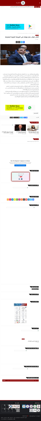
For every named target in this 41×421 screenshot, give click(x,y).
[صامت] (6, 380)
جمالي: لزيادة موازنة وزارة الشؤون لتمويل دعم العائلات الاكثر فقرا (33, 132)
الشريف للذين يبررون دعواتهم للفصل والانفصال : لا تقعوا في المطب (7, 132)
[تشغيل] (37, 380)
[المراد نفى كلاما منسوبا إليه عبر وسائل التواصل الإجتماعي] (20, 127)
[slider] (4, 380)
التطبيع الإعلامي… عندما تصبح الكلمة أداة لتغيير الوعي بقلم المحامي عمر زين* (22, 6)
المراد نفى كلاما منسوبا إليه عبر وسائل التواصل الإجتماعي (21, 132)
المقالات (8, 417)
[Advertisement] (20, 16)
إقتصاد (14, 417)
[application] (20, 380)
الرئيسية (37, 33)
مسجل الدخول (33, 141)
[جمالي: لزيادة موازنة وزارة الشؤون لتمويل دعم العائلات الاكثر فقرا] (33, 127)
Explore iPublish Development (20, 165)
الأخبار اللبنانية (33, 33)
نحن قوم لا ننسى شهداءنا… (33, 341)
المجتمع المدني (18, 417)
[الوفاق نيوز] (20, 3)
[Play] (22, 179)
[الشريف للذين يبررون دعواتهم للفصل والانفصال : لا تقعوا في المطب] (7, 127)
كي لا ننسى (5, 417)
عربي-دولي (11, 417)
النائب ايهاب (36, 113)
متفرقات (2, 417)
